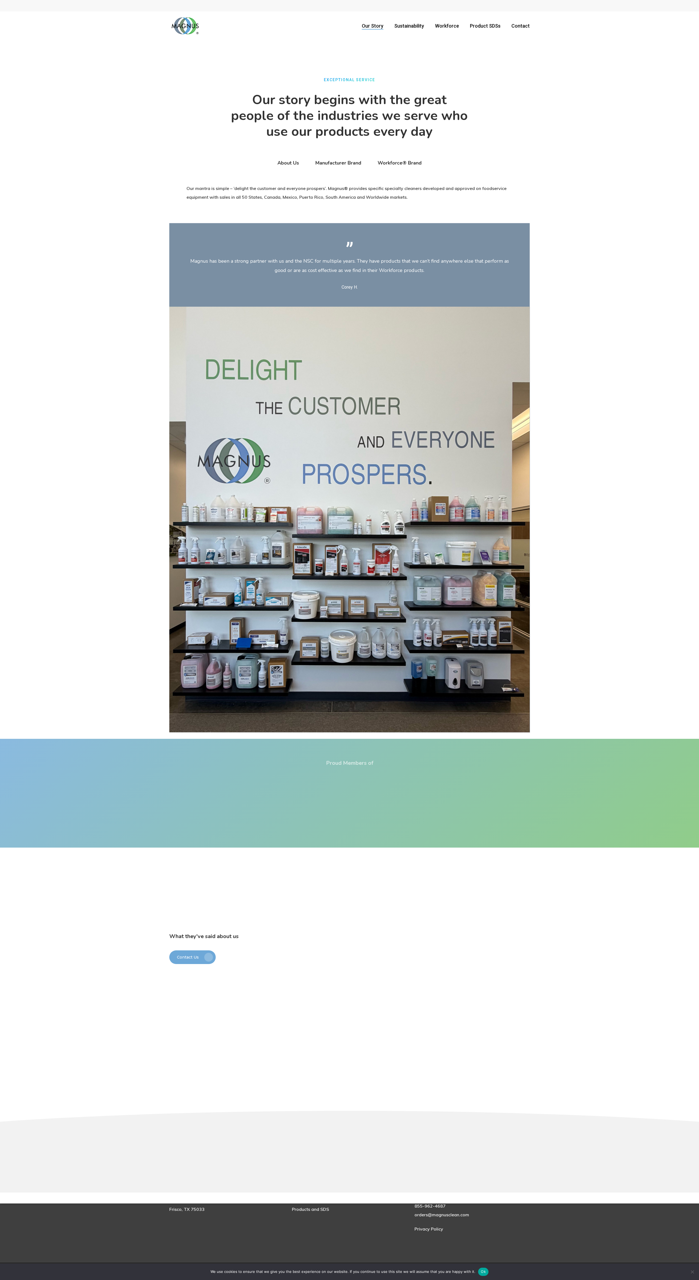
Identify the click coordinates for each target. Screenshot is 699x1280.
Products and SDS (310, 1209)
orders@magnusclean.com (441, 1214)
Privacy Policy (428, 1229)
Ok (483, 1271)
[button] (288, 163)
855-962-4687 (430, 1206)
